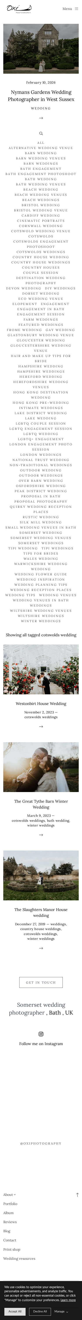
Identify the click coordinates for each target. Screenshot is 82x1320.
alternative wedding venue (41, 148)
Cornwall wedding (41, 226)
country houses (41, 268)
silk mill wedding (41, 522)
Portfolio (10, 1203)
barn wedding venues (41, 158)
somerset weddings (41, 543)
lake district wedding (41, 413)
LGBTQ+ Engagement (41, 439)
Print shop (11, 1249)
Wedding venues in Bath (41, 600)
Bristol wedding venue (41, 210)
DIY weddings (60, 288)
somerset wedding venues (41, 538)
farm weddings (41, 319)
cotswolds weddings (41, 252)
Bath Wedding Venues (41, 184)
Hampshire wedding (41, 366)
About (8, 1194)
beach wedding (40, 190)
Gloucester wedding (41, 340)
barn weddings (41, 164)
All (41, 143)
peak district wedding (41, 491)
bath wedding (41, 179)
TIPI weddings (58, 548)
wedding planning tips (41, 585)
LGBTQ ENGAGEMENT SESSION (41, 429)
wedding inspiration (41, 579)
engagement (55, 304)
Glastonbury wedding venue (41, 335)
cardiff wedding (41, 216)
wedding (41, 569)
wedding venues (58, 595)
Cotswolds (41, 236)
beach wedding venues (41, 195)
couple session (41, 273)
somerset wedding (41, 533)
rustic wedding (41, 517)
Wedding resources (19, 1258)
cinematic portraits (41, 221)
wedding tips (20, 595)
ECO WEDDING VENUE (41, 299)
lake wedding (41, 418)
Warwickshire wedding (41, 564)
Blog (6, 1231)
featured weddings (41, 325)
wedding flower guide (41, 574)
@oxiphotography (40, 1143)
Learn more (68, 1300)
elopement (24, 304)
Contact (9, 1240)
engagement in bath (41, 309)
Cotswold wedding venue (41, 231)
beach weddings (41, 200)
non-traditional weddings (41, 465)
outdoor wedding (41, 470)
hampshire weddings (41, 371)
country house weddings (41, 262)
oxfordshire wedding (41, 486)
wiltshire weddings (41, 616)
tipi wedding (23, 548)
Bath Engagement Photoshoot (40, 174)
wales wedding (41, 559)
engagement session (41, 314)
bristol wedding (41, 205)
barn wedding (41, 153)
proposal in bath (41, 496)
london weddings (40, 455)
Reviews (10, 1222)
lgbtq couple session (41, 423)
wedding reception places (41, 590)
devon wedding (24, 288)
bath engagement (40, 169)
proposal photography (41, 501)
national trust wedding (41, 460)
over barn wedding (41, 481)
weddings (41, 605)
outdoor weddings (41, 475)
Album (8, 1213)
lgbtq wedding (40, 434)
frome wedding (24, 330)
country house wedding (41, 257)
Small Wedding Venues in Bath (41, 527)
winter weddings (41, 621)
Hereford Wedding (41, 377)
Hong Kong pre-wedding (41, 403)
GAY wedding (60, 330)
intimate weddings (41, 408)
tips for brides (40, 553)
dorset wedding (41, 293)
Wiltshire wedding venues (41, 611)
